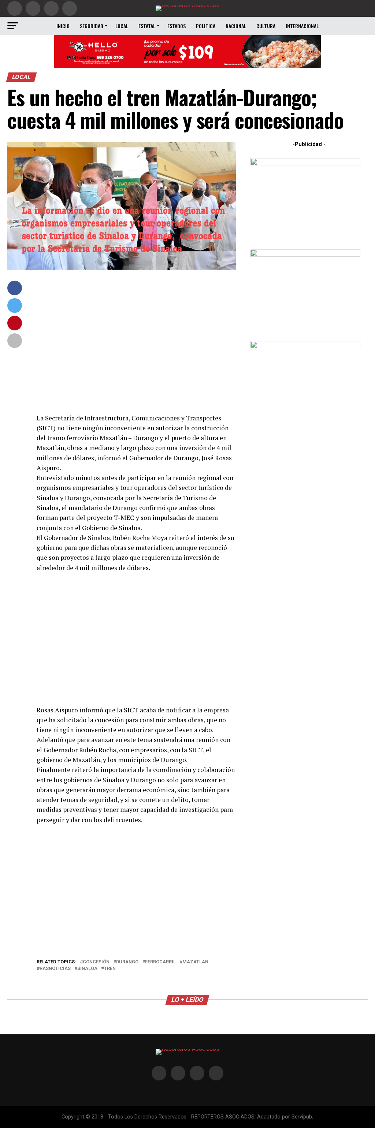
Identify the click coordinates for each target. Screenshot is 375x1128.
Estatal (146, 26)
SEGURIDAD (91, 26)
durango (127, 962)
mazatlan (195, 962)
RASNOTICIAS (55, 968)
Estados (176, 26)
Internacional (302, 26)
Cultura (265, 26)
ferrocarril (160, 962)
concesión (96, 962)
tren (110, 968)
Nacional (236, 26)
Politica (205, 26)
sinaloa (87, 968)
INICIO (63, 26)
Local (121, 26)
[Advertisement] (136, 342)
